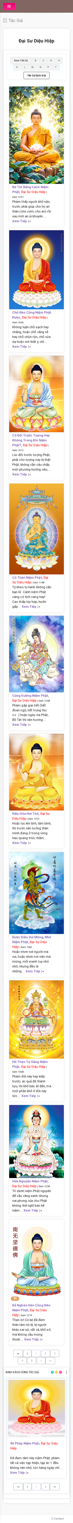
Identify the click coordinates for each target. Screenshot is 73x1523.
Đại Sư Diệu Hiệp (33, 192)
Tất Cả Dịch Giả (36, 75)
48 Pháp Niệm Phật (25, 1443)
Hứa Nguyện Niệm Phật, (30, 1181)
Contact (58, 1518)
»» (50, 1360)
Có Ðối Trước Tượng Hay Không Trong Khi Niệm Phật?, (31, 440)
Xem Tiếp (19, 221)
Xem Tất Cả (21, 60)
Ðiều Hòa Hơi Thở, (26, 814)
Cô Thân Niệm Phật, (28, 577)
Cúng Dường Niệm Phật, (30, 696)
